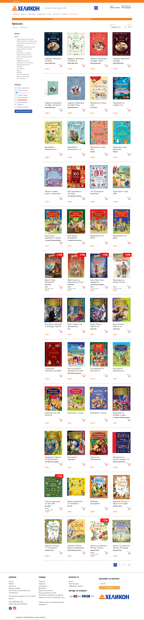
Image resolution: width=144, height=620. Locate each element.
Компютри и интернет (24, 53)
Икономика (20, 68)
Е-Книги (64, 14)
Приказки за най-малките (53, 414)
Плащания (43, 586)
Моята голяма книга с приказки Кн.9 (53, 193)
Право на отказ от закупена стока (52, 597)
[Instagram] (14, 608)
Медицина (20, 45)
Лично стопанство (23, 74)
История (19, 67)
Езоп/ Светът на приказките (75, 325)
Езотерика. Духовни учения (26, 47)
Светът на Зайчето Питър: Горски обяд (98, 548)
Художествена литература (25, 39)
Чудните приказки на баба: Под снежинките (76, 105)
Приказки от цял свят (97, 148)
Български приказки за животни (118, 370)
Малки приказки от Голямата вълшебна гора (75, 503)
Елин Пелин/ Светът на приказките (118, 326)
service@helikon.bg (16, 602)
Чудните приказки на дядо (121, 59)
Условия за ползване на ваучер (51, 595)
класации (73, 14)
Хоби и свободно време (24, 57)
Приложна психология (24, 55)
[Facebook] (10, 608)
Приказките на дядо (119, 237)
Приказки (24, 27)
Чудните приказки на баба (53, 59)
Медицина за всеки (23, 61)
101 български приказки (97, 192)
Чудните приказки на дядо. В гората (53, 104)
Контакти (12, 586)
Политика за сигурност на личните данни (22, 597)
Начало (16, 14)
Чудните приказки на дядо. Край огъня (98, 60)
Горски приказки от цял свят (52, 502)
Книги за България (23, 76)
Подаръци (41, 14)
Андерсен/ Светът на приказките (53, 458)
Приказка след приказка (119, 148)
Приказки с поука (76, 413)
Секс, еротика (21, 78)
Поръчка (42, 584)
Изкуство (20, 59)
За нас (11, 581)
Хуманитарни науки (23, 65)
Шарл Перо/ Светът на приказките (96, 326)
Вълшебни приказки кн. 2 (74, 148)
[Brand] (25, 6)
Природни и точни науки (25, 63)
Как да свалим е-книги (47, 593)
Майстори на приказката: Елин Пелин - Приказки (76, 282)
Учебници (31, 14)
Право (19, 70)
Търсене (42, 581)
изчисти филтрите (24, 111)
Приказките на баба (97, 237)
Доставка (42, 588)
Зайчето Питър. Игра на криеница (76, 547)
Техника (19, 72)
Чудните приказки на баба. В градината (76, 60)
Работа (11, 584)
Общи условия (14, 588)
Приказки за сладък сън (118, 104)
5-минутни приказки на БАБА (53, 369)
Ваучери (56, 14)
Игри (49, 14)
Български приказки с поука (53, 237)
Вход (71, 581)
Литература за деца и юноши (26, 43)
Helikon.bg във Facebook (18, 604)
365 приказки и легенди (74, 192)
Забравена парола (76, 586)
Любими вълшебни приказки (95, 503)
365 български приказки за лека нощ (75, 370)
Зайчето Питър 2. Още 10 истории (121, 502)
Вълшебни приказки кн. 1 (51, 148)
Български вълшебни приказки (72, 238)
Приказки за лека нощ (98, 104)
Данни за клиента (46, 590)
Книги (23, 14)
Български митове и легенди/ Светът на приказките (53, 326)
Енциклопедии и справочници (27, 41)
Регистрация (73, 584)
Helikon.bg (16, 1)
